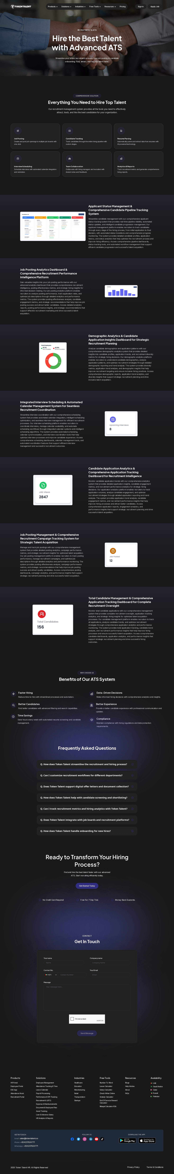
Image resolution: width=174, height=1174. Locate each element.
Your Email (94, 970)
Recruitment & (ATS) (43, 1100)
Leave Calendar (42, 1090)
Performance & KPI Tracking (46, 1097)
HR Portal (14, 1083)
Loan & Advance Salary (45, 1115)
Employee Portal (17, 1086)
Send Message (87, 1033)
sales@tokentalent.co (29, 1138)
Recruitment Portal (17, 1097)
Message (47, 982)
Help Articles (130, 1086)
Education (78, 1086)
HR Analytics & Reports (44, 1118)
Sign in (141, 6)
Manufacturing (79, 1090)
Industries (79, 6)
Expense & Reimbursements (46, 1104)
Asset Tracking (41, 1111)
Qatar (155, 1090)
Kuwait (155, 1093)
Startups (77, 1100)
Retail (76, 1093)
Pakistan (156, 1096)
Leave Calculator (106, 1086)
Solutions (65, 6)
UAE (154, 1083)
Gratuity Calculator (106, 1097)
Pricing (123, 6)
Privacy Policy (133, 1167)
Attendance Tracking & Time (46, 1086)
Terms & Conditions (155, 1167)
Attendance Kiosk (17, 1093)
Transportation (79, 1097)
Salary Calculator (106, 1090)
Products (52, 6)
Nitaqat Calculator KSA (108, 1106)
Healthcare (78, 1083)
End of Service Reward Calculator (108, 1101)
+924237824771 (27, 1142)
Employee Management (45, 1083)
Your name (48, 958)
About (127, 1090)
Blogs (127, 1083)
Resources (109, 6)
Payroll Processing (43, 1093)
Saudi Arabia (158, 1086)
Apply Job (154, 6)
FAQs (127, 1093)
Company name (96, 958)
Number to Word (106, 1083)
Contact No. (48, 970)
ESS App (14, 1090)
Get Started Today (87, 886)
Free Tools (94, 6)
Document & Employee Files (46, 1108)
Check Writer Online (107, 1093)
